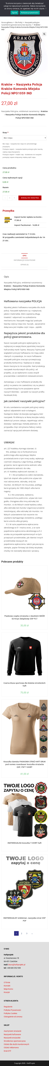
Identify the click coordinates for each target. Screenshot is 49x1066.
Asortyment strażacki (12, 1031)
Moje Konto (8, 989)
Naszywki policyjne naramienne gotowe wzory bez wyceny (20, 23)
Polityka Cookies (10, 1013)
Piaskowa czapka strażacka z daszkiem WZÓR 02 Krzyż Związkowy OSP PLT (24, 617)
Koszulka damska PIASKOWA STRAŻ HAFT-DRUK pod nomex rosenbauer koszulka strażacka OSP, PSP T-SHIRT (25, 764)
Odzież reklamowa (11, 1047)
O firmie (7, 982)
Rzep (5, 132)
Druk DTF (7, 1051)
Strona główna (7, 22)
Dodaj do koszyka (30, 198)
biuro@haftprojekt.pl (16, 965)
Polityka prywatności (29, 13)
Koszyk (7, 992)
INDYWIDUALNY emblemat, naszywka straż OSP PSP (24, 919)
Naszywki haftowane (12, 1034)
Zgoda (14, 13)
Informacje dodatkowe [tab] (24, 260)
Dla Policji (18, 22)
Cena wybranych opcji (12, 178)
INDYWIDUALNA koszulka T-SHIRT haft (25, 843)
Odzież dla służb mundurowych (16, 1044)
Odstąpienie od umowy (13, 1017)
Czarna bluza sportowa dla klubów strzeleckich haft (24, 684)
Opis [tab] (24, 255)
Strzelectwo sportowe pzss (15, 1041)
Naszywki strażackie (12, 1038)
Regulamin (8, 1007)
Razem (6, 187)
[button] (44, 34)
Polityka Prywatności (12, 1010)
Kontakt (7, 986)
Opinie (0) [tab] (24, 265)
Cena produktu (9, 168)
